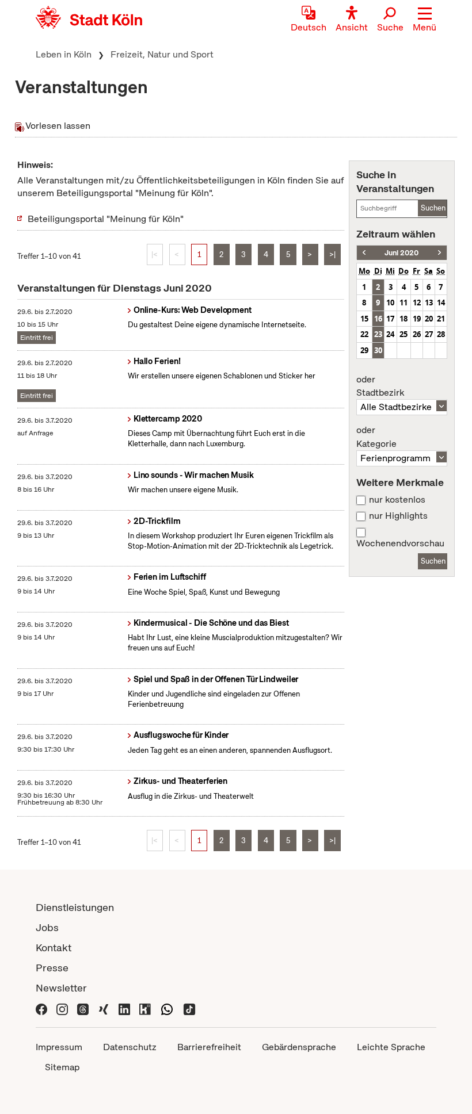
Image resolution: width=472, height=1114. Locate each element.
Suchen (433, 208)
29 (364, 350)
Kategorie (376, 437)
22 (364, 334)
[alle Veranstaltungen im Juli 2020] (439, 253)
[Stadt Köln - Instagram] (62, 1008)
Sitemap (62, 1067)
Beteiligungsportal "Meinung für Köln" (106, 219)
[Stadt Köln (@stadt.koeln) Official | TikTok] (189, 1008)
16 (378, 318)
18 (403, 318)
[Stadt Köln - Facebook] (41, 1008)
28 (441, 334)
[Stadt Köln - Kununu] (145, 1008)
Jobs (47, 927)
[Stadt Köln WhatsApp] (167, 1008)
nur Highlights (398, 515)
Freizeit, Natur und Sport (162, 54)
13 (429, 302)
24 (390, 334)
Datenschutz (130, 1047)
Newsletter (61, 987)
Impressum (59, 1047)
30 (378, 350)
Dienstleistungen (75, 907)
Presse (52, 967)
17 (390, 318)
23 (378, 334)
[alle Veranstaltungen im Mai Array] (364, 253)
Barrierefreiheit (209, 1047)
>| (332, 254)
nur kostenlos (397, 499)
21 (441, 318)
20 (429, 318)
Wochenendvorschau (400, 543)
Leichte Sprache (391, 1047)
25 (403, 334)
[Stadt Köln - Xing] (103, 1008)
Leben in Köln (64, 54)
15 (364, 318)
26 (417, 334)
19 (417, 318)
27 (429, 334)
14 (441, 302)
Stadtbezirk (380, 386)
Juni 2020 (401, 253)
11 (403, 302)
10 (390, 302)
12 (417, 302)
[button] (424, 20)
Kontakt (53, 947)
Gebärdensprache (299, 1047)
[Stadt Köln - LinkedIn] (124, 1008)
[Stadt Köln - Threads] (83, 1008)
